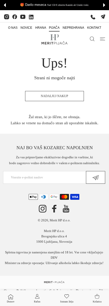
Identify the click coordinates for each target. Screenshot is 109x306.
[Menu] (102, 39)
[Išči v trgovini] (92, 39)
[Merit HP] (54, 39)
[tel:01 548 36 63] (93, 17)
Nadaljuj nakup (54, 96)
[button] (5, 5)
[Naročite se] (95, 177)
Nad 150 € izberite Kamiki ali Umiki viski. (34, 5)
